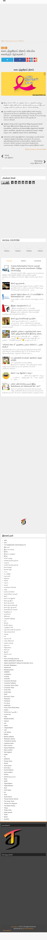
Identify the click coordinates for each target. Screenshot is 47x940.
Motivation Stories (9, 739)
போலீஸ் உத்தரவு (8, 625)
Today (44, 149)
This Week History (9, 805)
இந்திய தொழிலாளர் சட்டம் (21, 305)
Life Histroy (7, 732)
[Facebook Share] (20, 60)
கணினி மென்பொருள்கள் (11, 560)
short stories (8, 765)
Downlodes (7, 692)
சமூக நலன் (7, 576)
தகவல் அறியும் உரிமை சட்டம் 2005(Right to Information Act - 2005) (27, 295)
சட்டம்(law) (7, 574)
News (6, 754)
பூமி (5, 620)
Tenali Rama (8, 796)
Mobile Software (9, 736)
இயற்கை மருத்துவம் (9, 554)
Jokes (6, 725)
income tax (7, 714)
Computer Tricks (9, 687)
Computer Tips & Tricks (11, 685)
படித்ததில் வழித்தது (9, 618)
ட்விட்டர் (6, 583)
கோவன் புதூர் (8, 569)
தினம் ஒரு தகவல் (9, 603)
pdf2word (7, 759)
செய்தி (6, 580)
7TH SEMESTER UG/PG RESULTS (15, 545)
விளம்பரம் (6, 649)
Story (5, 779)
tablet (5, 781)
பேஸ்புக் (6, 623)
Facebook (7, 701)
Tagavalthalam (8, 785)
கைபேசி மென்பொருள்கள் (11, 565)
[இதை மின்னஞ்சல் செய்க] (34, 60)
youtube (6, 819)
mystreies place (9, 743)
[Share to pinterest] (29, 60)
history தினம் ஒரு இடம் (10, 712)
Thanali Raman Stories (11, 799)
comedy (6, 676)
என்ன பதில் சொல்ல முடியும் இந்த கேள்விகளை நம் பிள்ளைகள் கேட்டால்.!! (25, 385)
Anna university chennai (11, 658)
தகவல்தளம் (14, 926)
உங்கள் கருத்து (8, 558)
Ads (5, 656)
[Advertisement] (23, 20)
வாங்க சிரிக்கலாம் (9, 641)
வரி (5, 636)
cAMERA (7, 672)
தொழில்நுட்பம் (8, 612)
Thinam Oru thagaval (10, 803)
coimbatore (7, 674)
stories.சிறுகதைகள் (10, 776)
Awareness (7, 667)
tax (5, 792)
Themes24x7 (7, 930)
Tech (5, 794)
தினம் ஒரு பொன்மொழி (10, 605)
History (6, 710)
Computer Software (10, 683)
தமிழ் (5, 589)
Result (6, 763)
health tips (7, 705)
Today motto (8, 810)
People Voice (8, 761)
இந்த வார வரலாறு (9, 549)
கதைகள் (6, 562)
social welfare (8, 772)
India (5, 716)
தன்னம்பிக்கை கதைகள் (11, 594)
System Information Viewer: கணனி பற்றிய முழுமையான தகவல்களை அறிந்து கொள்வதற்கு (26, 268)
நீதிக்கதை (7, 616)
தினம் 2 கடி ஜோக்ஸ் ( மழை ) (21, 373)
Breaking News (8, 669)
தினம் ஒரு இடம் (8, 600)
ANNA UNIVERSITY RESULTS (13, 661)
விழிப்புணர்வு (7, 647)
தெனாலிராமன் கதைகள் (10, 609)
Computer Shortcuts (10, 681)
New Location (8, 750)
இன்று (27, 149)
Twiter (6, 814)
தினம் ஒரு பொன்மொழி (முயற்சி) (23, 318)
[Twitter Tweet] (7, 60)
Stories (6, 774)
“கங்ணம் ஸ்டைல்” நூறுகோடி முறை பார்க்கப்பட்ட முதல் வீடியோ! (22, 345)
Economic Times (9, 696)
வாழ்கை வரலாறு (8, 643)
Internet (6, 721)
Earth (5, 694)
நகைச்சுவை (7, 614)
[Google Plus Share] (27, 60)
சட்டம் (5, 571)
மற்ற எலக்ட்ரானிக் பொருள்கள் (12, 629)
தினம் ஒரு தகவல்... (18, 283)
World (6, 817)
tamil (5, 788)
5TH (5, 542)
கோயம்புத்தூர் (8, 567)
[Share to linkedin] (31, 60)
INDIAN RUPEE (9, 718)
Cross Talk (7, 689)
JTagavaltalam (8, 727)
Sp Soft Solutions (28, 928)
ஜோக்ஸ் (6, 652)
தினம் (5, 596)
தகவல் (6, 585)
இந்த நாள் (7, 547)
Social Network (8, 770)
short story (7, 768)
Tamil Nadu (7, 790)
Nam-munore (8, 745)
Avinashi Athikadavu (10, 665)
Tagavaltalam (8, 783)
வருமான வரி (7, 638)
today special (8, 812)
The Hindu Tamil (9, 801)
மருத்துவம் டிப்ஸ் (8, 627)
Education (7, 698)
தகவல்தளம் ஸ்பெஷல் (35, 149)
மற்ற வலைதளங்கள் (9, 632)
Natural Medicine (9, 748)
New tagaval (8, 752)
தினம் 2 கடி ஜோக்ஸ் (9, 598)
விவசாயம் (6, 645)
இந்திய (6, 551)
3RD (5, 540)
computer (7, 678)
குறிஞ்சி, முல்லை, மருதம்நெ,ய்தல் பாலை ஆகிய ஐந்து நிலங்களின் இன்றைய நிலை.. (26, 332)
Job (5, 723)
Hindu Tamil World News (11, 707)
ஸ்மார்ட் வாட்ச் (8, 654)
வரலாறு (6, 634)
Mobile (6, 734)
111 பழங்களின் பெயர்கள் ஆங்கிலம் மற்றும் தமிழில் (26, 359)
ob (5, 756)
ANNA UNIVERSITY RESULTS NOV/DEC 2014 (18, 663)
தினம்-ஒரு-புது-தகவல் (10, 607)
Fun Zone (7, 703)
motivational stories (10, 741)
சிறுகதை (6, 578)
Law (5, 730)
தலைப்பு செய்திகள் (9, 591)
